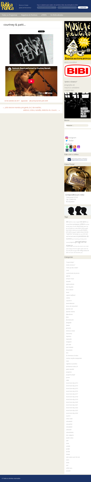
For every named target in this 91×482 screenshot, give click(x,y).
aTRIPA (43, 15)
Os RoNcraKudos (56, 15)
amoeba (68, 281)
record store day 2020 (72, 402)
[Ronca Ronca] (7, 6)
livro (67, 353)
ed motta (70, 228)
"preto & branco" (70, 265)
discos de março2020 (72, 306)
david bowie (80, 226)
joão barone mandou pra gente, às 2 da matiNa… (22, 107)
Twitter (71, 140)
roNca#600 (69, 427)
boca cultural (69, 289)
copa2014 (69, 300)
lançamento (69, 350)
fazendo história (70, 311)
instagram (69, 342)
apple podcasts (70, 284)
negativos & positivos (71, 364)
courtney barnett (36, 101)
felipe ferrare (69, 314)
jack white (78, 230)
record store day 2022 (72, 408)
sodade (68, 446)
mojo (67, 361)
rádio (67, 380)
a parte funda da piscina (72, 273)
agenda (68, 276)
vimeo (67, 462)
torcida (68, 451)
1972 (67, 270)
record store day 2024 (72, 413)
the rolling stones (82, 250)
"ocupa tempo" (70, 262)
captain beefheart (70, 295)
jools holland (69, 347)
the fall (70, 250)
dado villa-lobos (73, 226)
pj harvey (81, 239)
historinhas (69, 333)
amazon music (70, 279)
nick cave (80, 234)
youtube (25, 101)
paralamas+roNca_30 (72, 366)
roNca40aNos (69, 432)
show (67, 443)
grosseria (68, 328)
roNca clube (69, 418)
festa (67, 317)
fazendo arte (69, 309)
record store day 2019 (72, 399)
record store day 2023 (72, 410)
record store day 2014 (72, 386)
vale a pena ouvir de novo (73, 457)
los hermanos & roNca (72, 355)
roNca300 (68, 429)
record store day (76, 246)
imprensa (68, 336)
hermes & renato (70, 331)
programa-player (70, 375)
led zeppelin (74, 232)
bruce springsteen (74, 224)
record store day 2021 (72, 405)
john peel (68, 232)
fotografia (68, 322)
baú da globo (69, 287)
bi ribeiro (74, 222)
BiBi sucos (69, 222)
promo (68, 377)
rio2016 (68, 416)
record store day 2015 (72, 388)
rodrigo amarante (73, 248)
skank (85, 248)
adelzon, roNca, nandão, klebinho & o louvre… (41, 110)
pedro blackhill (70, 369)
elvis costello (75, 228)
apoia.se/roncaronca (25, 7)
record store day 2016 (72, 391)
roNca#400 (69, 421)
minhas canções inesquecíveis (74, 358)
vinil (67, 465)
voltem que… (69, 468)
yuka (81, 252)
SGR (67, 440)
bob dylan (83, 222)
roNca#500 (69, 424)
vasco (67, 460)
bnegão (77, 222)
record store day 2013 (72, 383)
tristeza (68, 454)
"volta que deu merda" (72, 268)
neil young (75, 234)
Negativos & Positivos (29, 15)
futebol (68, 325)
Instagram (72, 137)
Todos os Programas (9, 15)
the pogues (75, 250)
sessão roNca (69, 438)
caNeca (82, 224)
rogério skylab (80, 248)
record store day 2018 (72, 397)
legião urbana (80, 232)
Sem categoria (70, 435)
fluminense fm (70, 320)
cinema (68, 298)
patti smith (45, 101)
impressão (69, 339)
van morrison (77, 252)
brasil (67, 292)
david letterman (70, 303)
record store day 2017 (72, 394)
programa (72, 242)
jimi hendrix (84, 230)
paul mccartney (75, 239)
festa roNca (81, 228)
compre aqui (69, 90)
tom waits (71, 252)
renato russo (83, 246)
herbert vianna (72, 230)
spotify (68, 449)
